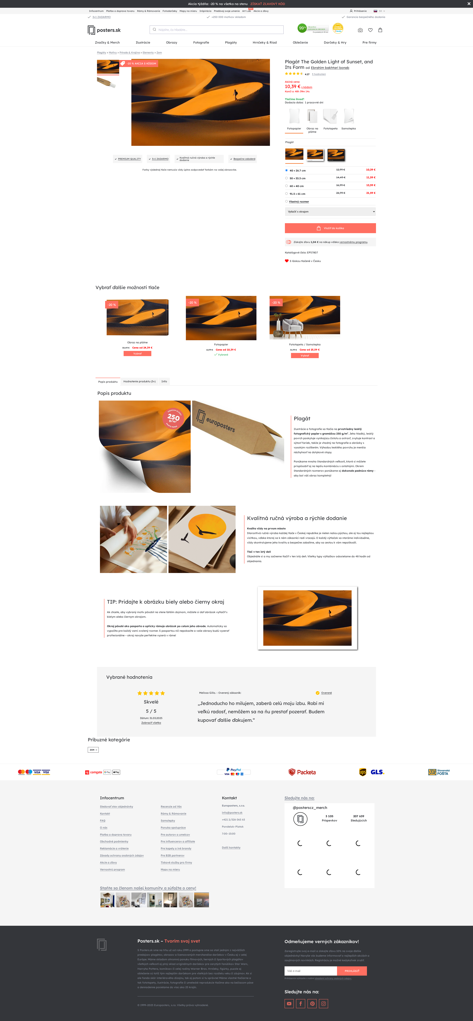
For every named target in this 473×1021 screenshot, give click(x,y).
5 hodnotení (319, 74)
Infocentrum (96, 10)
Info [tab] (164, 381)
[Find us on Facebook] (300, 1003)
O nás (103, 827)
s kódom (306, 87)
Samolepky (168, 820)
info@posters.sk (232, 812)
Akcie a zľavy (260, 10)
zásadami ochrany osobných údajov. (333, 978)
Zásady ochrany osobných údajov (122, 855)
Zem (92, 750)
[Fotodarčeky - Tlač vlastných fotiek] (360, 30)
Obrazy (171, 42)
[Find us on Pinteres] (312, 1003)
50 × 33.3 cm (297, 178)
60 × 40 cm (297, 186)
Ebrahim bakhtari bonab (330, 68)
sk (380, 10)
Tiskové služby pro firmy (176, 862)
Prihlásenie (360, 10)
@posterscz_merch (310, 807)
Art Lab (247, 10)
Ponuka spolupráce (173, 827)
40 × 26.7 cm (298, 170)
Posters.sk (113, 30)
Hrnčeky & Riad (265, 42)
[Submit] (154, 29)
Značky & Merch (107, 42)
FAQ (102, 820)
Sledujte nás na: (299, 797)
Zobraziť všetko (151, 722)
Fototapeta (331, 128)
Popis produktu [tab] (108, 381)
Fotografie (201, 42)
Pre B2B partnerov (172, 855)
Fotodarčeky (170, 10)
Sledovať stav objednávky (116, 806)
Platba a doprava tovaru (120, 10)
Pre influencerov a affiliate (178, 841)
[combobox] (217, 29)
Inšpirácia (205, 10)
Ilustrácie (143, 42)
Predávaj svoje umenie (227, 10)
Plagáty (231, 42)
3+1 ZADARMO (102, 17)
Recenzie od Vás (171, 806)
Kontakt (105, 813)
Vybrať (137, 353)
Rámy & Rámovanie (148, 10)
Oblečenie (300, 42)
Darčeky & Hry (335, 42)
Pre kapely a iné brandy (176, 848)
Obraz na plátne (312, 130)
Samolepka (348, 128)
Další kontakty (231, 847)
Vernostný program (112, 869)
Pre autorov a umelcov (175, 834)
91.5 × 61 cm (297, 194)
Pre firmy (370, 42)
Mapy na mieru (188, 10)
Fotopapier (294, 128)
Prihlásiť (352, 971)
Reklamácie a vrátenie (114, 848)
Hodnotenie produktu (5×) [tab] (139, 381)
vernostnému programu (353, 242)
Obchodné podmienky (114, 841)
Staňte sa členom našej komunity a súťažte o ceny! (148, 888)
